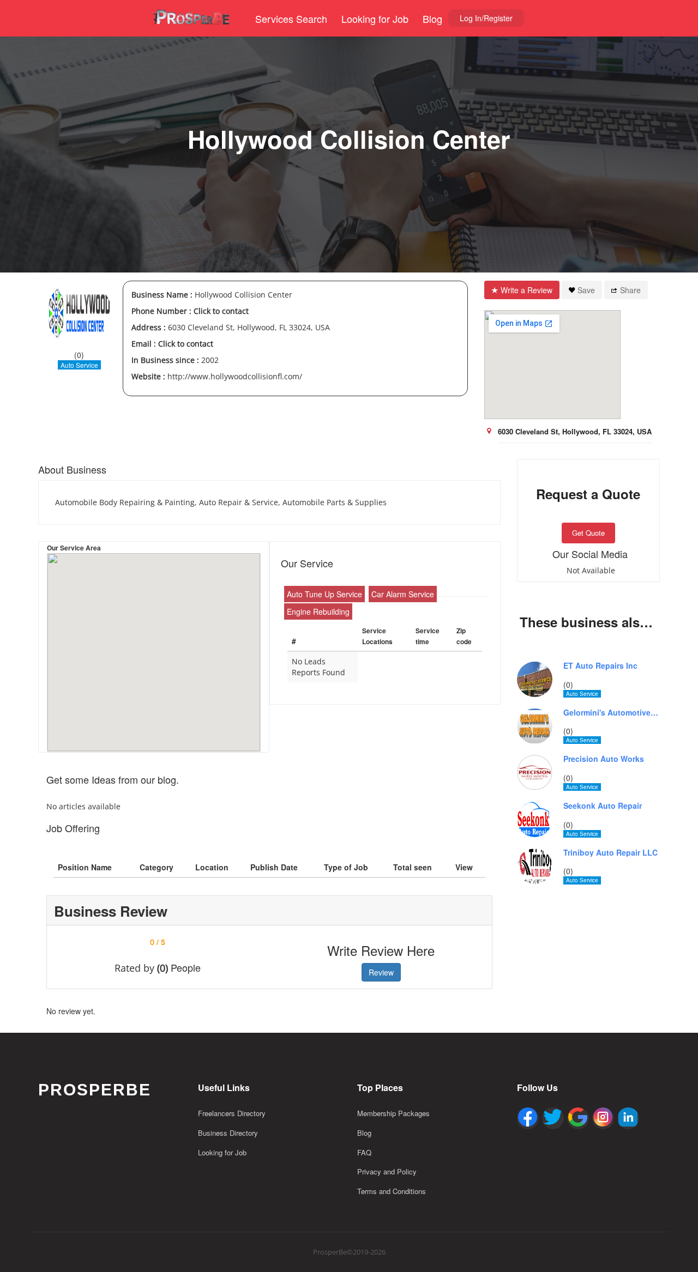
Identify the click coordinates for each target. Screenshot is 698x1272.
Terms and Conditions (391, 1191)
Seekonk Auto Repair (602, 806)
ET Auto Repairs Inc (600, 666)
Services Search (291, 18)
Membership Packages (393, 1113)
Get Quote (588, 533)
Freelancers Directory (232, 1113)
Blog (432, 18)
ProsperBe (94, 1090)
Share (630, 289)
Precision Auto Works (603, 759)
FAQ (364, 1152)
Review (381, 972)
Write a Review (526, 289)
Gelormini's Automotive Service (611, 712)
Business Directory (228, 1133)
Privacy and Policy (387, 1171)
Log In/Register (486, 18)
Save (586, 289)
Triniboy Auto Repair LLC (610, 853)
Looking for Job (374, 18)
